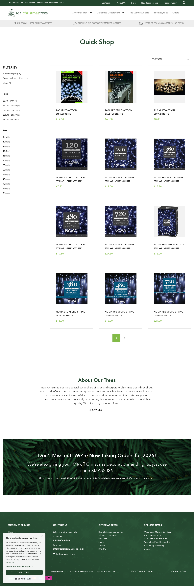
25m (8, 165)
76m (7, 193)
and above (14, 119)
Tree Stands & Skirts (139, 12)
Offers (175, 12)
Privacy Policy (11, 562)
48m (7, 184)
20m (8, 160)
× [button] (42, 536)
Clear (184, 571)
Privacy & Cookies (145, 571)
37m (8, 174)
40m (7, 179)
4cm (8, 137)
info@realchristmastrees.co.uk (50, 3)
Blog (133, 3)
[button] (24, 566)
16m (7, 156)
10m (7, 142)
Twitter (73, 554)
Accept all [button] (24, 572)
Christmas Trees (80, 12)
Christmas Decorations (108, 12)
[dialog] (24, 558)
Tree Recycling (160, 12)
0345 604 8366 (21, 3)
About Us (121, 3)
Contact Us (106, 3)
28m (7, 170)
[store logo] (28, 12)
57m (8, 188)
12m (8, 146)
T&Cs (133, 571)
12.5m (8, 151)
